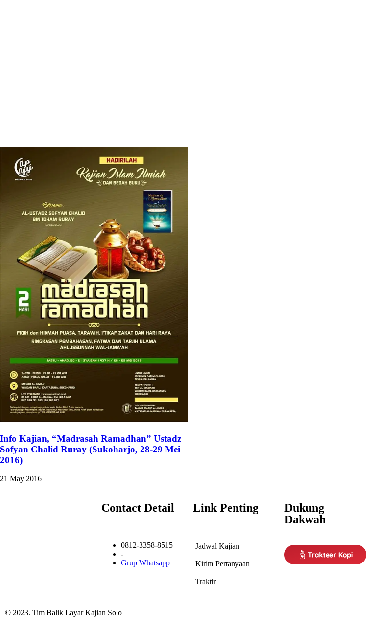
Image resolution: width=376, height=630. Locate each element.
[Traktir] (234, 577)
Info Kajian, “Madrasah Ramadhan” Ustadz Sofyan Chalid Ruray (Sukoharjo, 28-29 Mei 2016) (90, 449)
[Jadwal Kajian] (234, 542)
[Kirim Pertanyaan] (234, 559)
